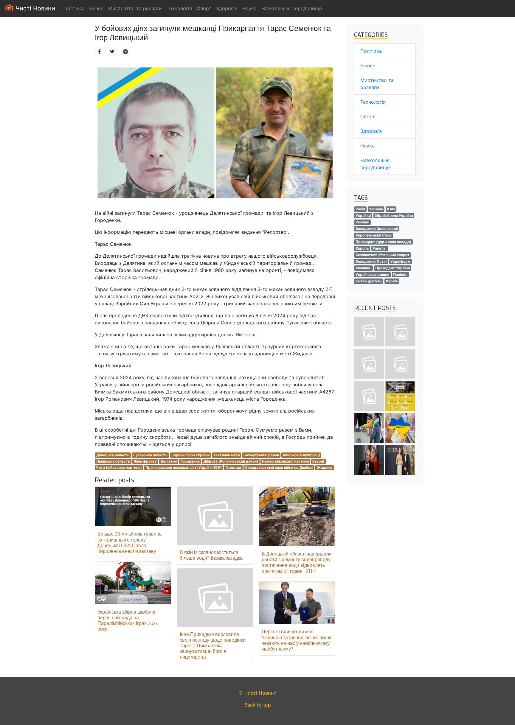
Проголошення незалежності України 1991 (183, 467)
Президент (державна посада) (383, 241)
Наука (367, 146)
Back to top (257, 705)
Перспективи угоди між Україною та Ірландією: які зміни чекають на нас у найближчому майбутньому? (297, 640)
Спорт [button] (204, 8)
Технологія (373, 102)
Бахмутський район (261, 455)
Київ (391, 209)
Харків (392, 281)
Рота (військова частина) (119, 467)
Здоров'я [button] (227, 8)
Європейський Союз (374, 235)
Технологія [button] (179, 8)
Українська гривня (372, 274)
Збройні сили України (190, 455)
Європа (362, 248)
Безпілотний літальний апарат (382, 255)
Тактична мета (226, 455)
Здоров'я (371, 131)
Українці (363, 215)
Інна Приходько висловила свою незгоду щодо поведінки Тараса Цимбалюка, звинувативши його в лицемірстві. (213, 646)
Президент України (392, 268)
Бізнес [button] (96, 8)
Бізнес (367, 66)
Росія (360, 209)
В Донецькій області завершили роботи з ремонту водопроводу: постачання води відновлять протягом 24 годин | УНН (297, 562)
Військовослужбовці (301, 455)
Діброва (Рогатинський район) (230, 461)
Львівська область (113, 461)
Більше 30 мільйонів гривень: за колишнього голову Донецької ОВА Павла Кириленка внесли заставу (129, 542)
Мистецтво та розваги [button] (135, 8)
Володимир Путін (371, 261)
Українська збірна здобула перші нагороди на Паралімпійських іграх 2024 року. (128, 620)
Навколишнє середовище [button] (291, 8)
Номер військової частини (285, 461)
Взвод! (318, 461)
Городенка (190, 461)
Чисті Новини (34, 8)
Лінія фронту (145, 461)
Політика (371, 51)
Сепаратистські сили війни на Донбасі (279, 467)
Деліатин (169, 461)
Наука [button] (249, 8)
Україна (376, 209)
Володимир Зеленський (377, 228)
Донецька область (112, 455)
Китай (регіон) (369, 281)
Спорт (367, 116)
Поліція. (400, 274)
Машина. (363, 268)
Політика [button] (73, 8)
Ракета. (380, 248)
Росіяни (362, 222)
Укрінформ (400, 261)
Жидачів (324, 467)
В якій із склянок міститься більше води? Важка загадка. (211, 555)
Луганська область (150, 455)
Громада (233, 467)
